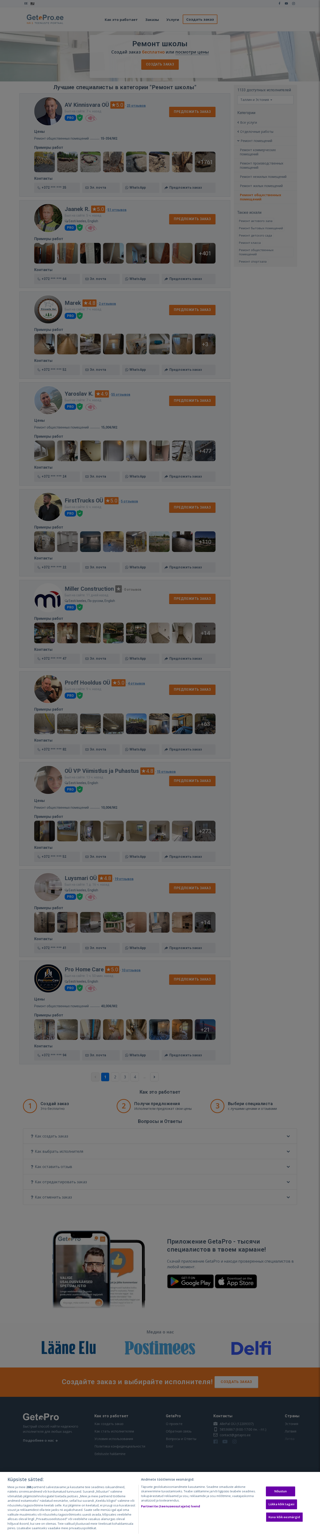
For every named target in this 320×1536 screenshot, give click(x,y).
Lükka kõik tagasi (281, 1504)
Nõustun (280, 1491)
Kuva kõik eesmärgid (284, 1517)
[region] (160, 1504)
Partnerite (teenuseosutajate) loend (170, 1506)
